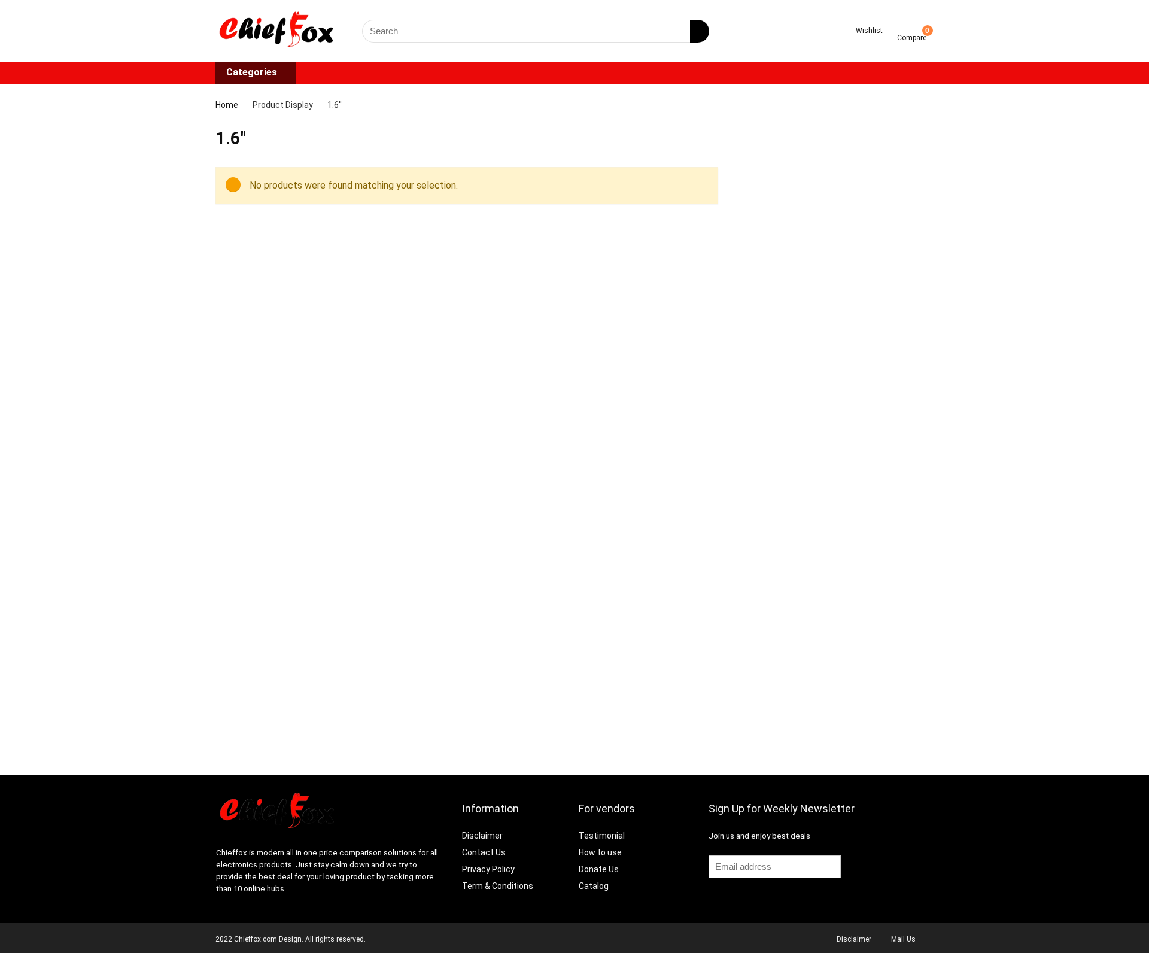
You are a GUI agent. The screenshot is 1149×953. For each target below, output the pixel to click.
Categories (251, 72)
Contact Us (484, 852)
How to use (600, 852)
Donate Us (599, 869)
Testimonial (602, 835)
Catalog (594, 886)
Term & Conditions (497, 886)
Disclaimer (483, 835)
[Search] (699, 31)
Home (226, 105)
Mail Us (903, 939)
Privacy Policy (488, 869)
